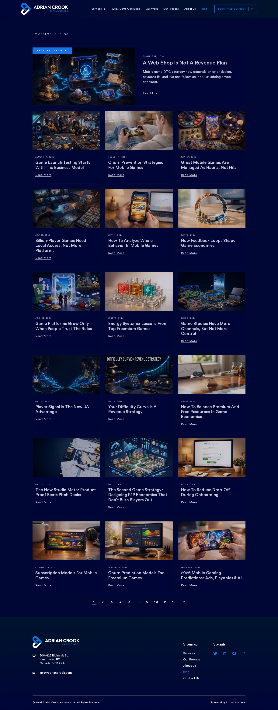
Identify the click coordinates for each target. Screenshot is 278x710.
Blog (204, 9)
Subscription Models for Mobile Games (66, 575)
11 (165, 602)
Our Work (152, 9)
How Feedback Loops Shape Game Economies (208, 243)
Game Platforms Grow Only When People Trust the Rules (63, 326)
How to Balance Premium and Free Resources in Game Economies (210, 412)
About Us (190, 9)
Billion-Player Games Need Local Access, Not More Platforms (60, 245)
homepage (42, 34)
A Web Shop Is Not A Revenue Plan (185, 62)
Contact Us (191, 678)
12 (174, 602)
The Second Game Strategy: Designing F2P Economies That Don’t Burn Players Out (137, 495)
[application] (105, 9)
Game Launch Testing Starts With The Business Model (62, 164)
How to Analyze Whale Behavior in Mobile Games (133, 243)
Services (97, 9)
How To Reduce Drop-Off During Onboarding (205, 492)
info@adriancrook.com (56, 672)
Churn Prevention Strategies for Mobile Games (135, 164)
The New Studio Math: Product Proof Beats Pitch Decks (65, 492)
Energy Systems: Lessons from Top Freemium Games (138, 326)
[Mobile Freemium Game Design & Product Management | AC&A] (44, 8)
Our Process (171, 9)
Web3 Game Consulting (126, 9)
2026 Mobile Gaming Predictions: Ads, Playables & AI (211, 575)
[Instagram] (243, 653)
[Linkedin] (225, 653)
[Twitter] (215, 653)
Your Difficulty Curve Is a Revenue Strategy (132, 409)
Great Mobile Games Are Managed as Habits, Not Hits (209, 164)
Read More (150, 93)
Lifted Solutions (235, 702)
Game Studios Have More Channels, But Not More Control (205, 329)
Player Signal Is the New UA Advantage (62, 409)
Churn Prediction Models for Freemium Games (136, 575)
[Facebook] (234, 653)
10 (156, 602)
